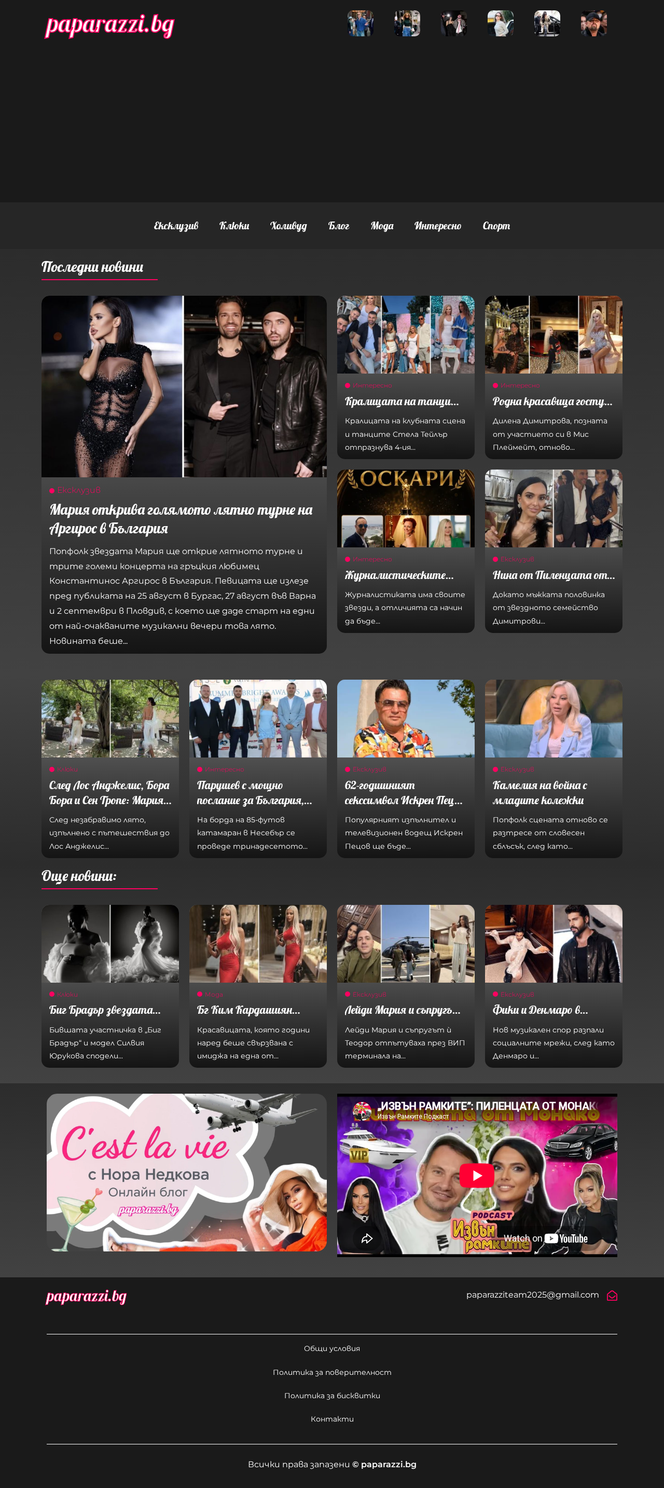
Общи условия (332, 1348)
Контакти (332, 1419)
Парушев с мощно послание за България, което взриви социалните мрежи (250, 807)
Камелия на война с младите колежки (540, 792)
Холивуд (288, 225)
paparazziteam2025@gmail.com (532, 1295)
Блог (338, 225)
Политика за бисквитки (332, 1395)
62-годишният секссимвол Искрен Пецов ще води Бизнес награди (404, 800)
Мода (381, 225)
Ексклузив (176, 225)
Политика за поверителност (332, 1372)
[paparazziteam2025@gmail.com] (612, 1295)
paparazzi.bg (110, 22)
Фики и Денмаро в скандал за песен (536, 1017)
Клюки (234, 225)
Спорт (496, 225)
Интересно (438, 225)
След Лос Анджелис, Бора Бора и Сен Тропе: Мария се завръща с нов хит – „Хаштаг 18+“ (109, 807)
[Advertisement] (332, 119)
